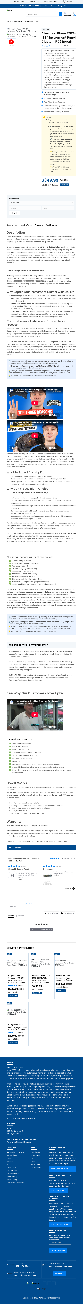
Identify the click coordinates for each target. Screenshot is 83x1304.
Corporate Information (16, 1152)
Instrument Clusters (32, 21)
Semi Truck (53, 2)
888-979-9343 (33, 6)
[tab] (51, 913)
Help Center (36, 1152)
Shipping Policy (12, 1170)
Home (9, 21)
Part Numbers (52, 225)
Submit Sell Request (58, 1191)
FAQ (32, 1158)
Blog (8, 1164)
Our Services (12, 1155)
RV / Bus (36, 2)
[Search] (60, 14)
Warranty (39, 225)
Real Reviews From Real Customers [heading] (23, 858)
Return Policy (12, 1176)
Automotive (18, 21)
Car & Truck (19, 2)
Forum (33, 1161)
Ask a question (70, 46)
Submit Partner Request (60, 1225)
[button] (72, 858)
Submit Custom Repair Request (59, 1169)
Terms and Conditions (15, 1182)
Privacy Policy (12, 1167)
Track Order (36, 1155)
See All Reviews (15, 861)
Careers (10, 1161)
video (11, 46)
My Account (35, 1164)
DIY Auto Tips (36, 1167)
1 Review (20, 985)
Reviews (10, 1158)
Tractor (69, 2)
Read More (57, 882)
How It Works (26, 225)
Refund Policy (12, 1179)
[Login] (67, 14)
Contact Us (59, 1274)
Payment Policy (13, 1173)
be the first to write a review (41, 929)
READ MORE (32, 1118)
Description (12, 225)
